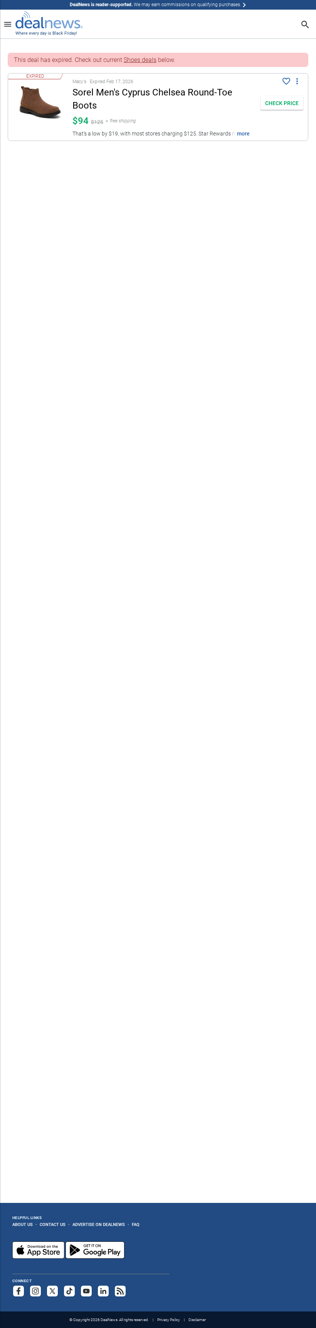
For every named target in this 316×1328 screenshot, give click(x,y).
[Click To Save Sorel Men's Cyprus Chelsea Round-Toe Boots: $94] (286, 81)
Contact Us (53, 1224)
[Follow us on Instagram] (35, 1291)
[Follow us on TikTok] (69, 1291)
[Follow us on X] (52, 1291)
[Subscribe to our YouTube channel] (86, 1291)
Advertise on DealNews (98, 1224)
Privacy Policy (168, 1320)
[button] (132, 107)
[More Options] (297, 80)
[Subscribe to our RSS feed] (120, 1291)
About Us (22, 1224)
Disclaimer (197, 1320)
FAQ (136, 1224)
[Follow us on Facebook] (18, 1291)
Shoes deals (140, 60)
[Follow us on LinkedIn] (103, 1291)
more (243, 133)
